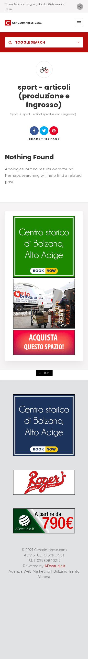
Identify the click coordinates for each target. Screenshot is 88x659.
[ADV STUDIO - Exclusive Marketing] (44, 532)
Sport (14, 114)
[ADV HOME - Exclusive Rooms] (44, 276)
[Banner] (44, 354)
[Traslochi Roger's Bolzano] (44, 493)
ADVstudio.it (55, 566)
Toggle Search (29, 42)
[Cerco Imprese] (23, 23)
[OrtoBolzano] (44, 327)
